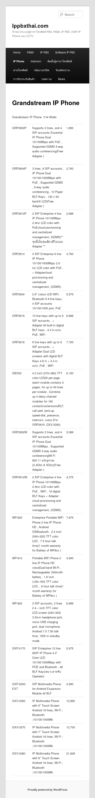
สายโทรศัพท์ (20, 70)
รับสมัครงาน (63, 70)
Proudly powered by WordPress (47, 790)
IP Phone (18, 61)
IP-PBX (44, 52)
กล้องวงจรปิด (41, 70)
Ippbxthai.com (30, 25)
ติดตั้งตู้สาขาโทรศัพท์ (60, 61)
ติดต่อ (61, 79)
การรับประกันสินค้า (24, 79)
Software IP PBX (65, 52)
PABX (30, 52)
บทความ (47, 79)
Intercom (36, 61)
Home (17, 52)
